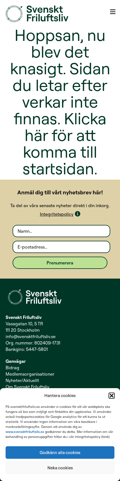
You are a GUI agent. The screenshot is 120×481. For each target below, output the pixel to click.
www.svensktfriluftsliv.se (25, 432)
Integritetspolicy (56, 214)
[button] (111, 395)
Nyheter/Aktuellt (22, 380)
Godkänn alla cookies (60, 452)
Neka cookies (60, 467)
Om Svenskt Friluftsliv (27, 387)
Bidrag (12, 367)
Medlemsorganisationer (30, 374)
